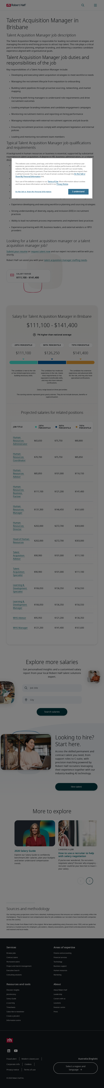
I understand (78, 192)
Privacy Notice (62, 184)
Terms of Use (53, 182)
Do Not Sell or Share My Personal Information (33, 191)
